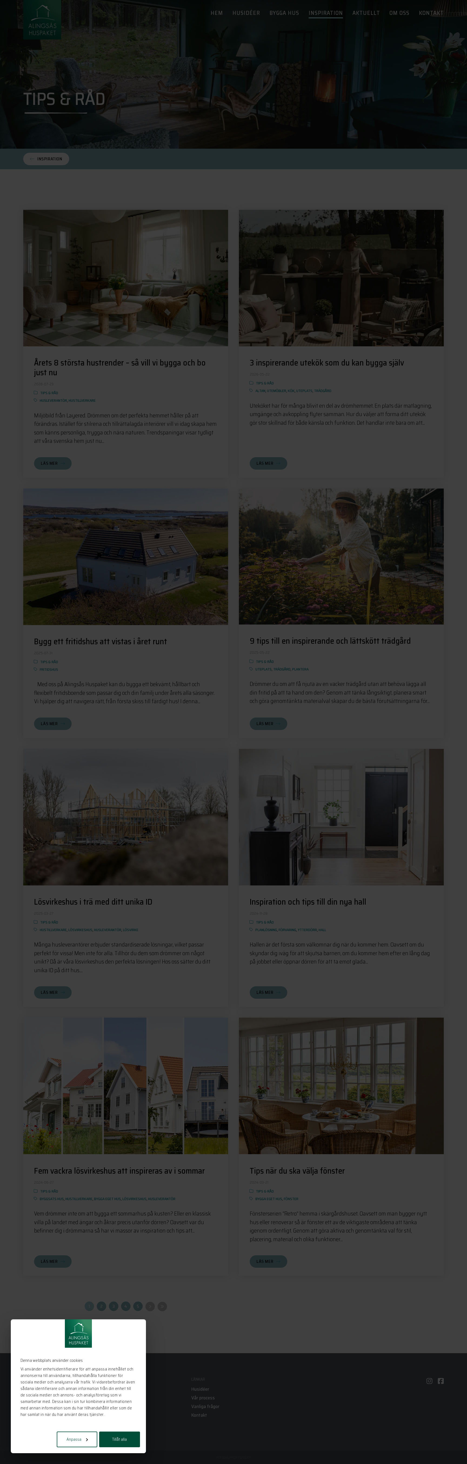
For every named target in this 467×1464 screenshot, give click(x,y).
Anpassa (73, 1439)
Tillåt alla (119, 1439)
